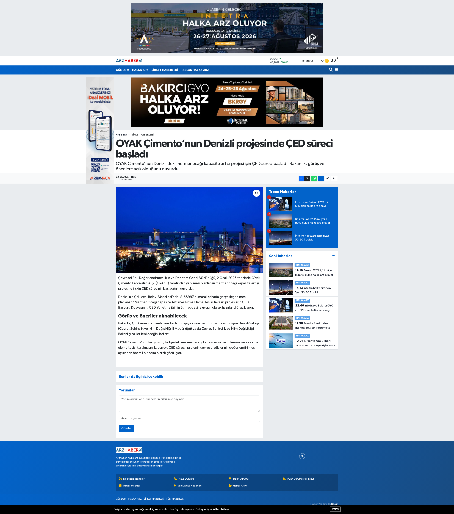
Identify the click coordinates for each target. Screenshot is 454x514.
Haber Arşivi (240, 485)
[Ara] (331, 70)
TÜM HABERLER (175, 499)
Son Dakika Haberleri (189, 485)
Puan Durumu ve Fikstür (300, 478)
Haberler (121, 135)
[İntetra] (227, 27)
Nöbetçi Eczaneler (134, 478)
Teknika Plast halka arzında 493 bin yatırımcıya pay (313, 326)
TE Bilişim (333, 504)
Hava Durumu (186, 478)
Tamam (335, 509)
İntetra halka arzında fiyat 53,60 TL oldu (313, 290)
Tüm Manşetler (131, 485)
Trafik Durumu (240, 478)
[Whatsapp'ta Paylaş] (314, 178)
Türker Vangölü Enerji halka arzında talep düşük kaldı (315, 343)
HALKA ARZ (140, 69)
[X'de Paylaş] (307, 178)
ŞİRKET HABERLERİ (164, 69)
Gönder (126, 428)
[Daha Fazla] (321, 178)
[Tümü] (333, 256)
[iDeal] (100, 130)
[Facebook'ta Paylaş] (301, 178)
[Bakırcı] (227, 102)
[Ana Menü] (335, 70)
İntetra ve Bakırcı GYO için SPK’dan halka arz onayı (314, 308)
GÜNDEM (122, 69)
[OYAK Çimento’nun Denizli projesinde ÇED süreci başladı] (189, 230)
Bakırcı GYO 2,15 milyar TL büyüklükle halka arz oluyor (314, 273)
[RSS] (302, 456)
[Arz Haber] (129, 60)
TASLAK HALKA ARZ (195, 69)
